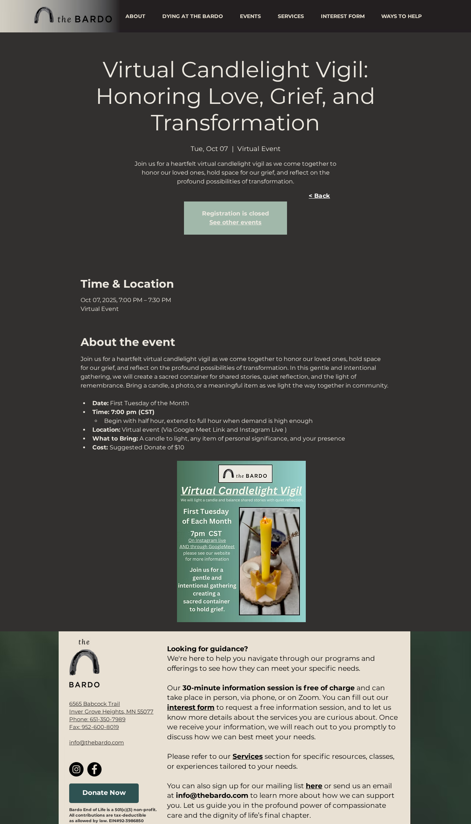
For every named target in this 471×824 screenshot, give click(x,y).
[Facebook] (94, 769)
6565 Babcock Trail (94, 703)
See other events (235, 222)
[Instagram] (76, 769)
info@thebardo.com (96, 742)
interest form (191, 707)
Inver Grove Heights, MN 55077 (111, 711)
